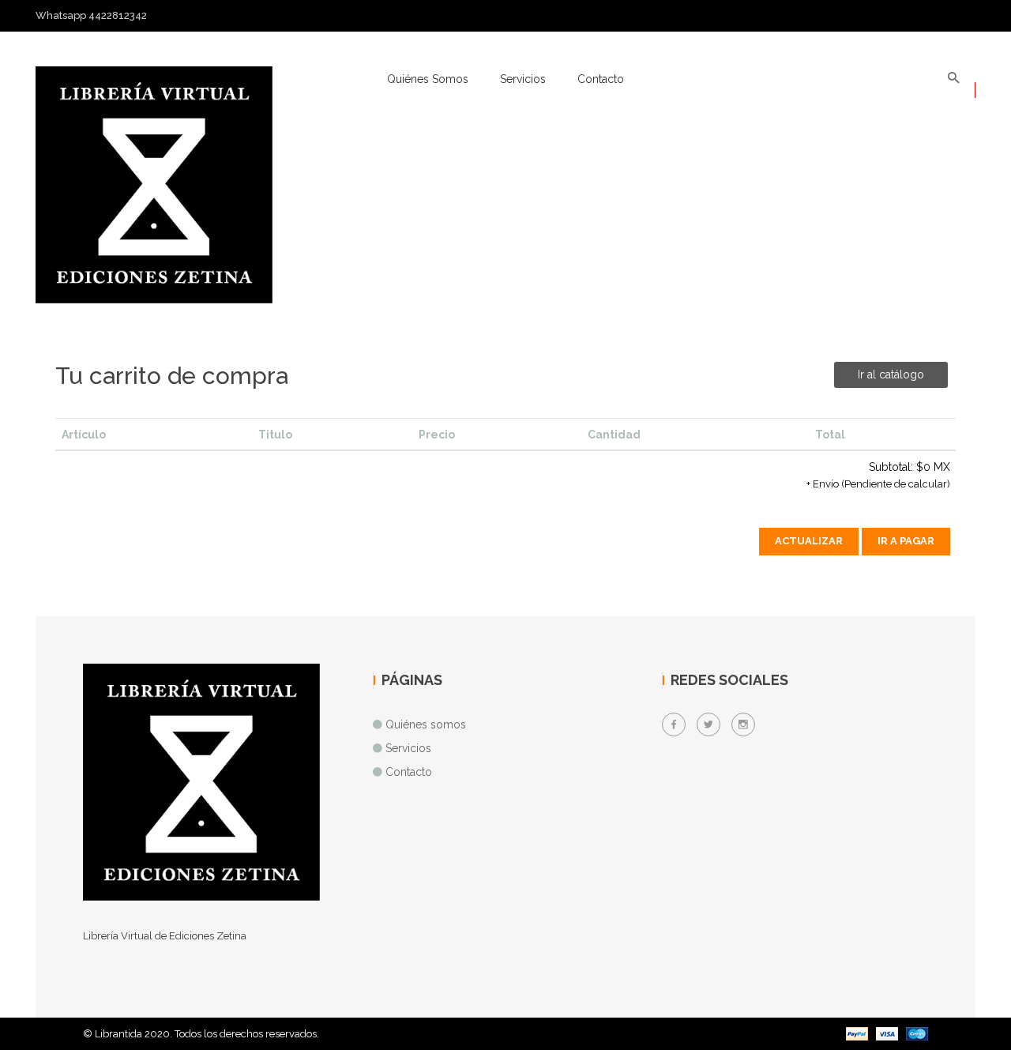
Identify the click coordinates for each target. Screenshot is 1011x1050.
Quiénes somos (427, 79)
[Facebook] (674, 724)
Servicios (523, 79)
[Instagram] (743, 724)
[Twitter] (708, 724)
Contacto (600, 79)
